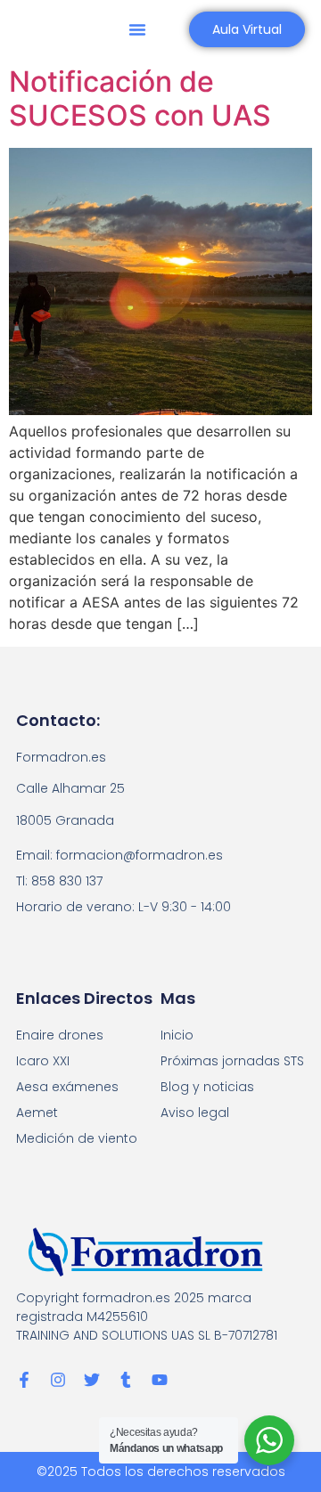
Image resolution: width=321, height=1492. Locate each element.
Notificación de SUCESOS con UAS (140, 98)
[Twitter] (92, 1380)
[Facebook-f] (24, 1380)
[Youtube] (160, 1380)
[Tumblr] (126, 1380)
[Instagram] (58, 1380)
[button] (137, 29)
